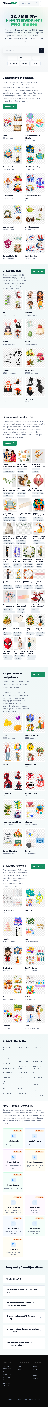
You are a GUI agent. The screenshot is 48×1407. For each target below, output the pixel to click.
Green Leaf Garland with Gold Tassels (9, 490)
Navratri (5, 1088)
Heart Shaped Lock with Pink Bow (37, 490)
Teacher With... (19, 656)
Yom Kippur (7, 135)
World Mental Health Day (12, 822)
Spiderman (7, 793)
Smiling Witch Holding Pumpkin (6, 562)
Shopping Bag (22, 1093)
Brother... (6, 469)
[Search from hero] (41, 50)
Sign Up (21, 1369)
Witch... (6, 564)
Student (36, 63)
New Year (6, 1026)
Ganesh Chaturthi (10, 256)
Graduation (7, 968)
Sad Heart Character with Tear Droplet (18, 630)
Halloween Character (6, 1048)
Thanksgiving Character (37, 1067)
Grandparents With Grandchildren (24, 1083)
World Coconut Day (32, 227)
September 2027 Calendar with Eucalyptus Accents (23, 538)
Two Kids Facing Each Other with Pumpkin (17, 562)
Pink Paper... (39, 588)
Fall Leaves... (22, 469)
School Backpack (9, 520)
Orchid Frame (28, 564)
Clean (10, 3)
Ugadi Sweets (6, 633)
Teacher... (18, 658)
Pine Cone (21, 1077)
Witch (36, 58)
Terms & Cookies (36, 1374)
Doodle (5, 399)
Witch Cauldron (8, 1054)
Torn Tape (22, 517)
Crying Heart (17, 632)
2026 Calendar (8, 910)
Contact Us (37, 1378)
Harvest (25, 63)
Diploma (28, 822)
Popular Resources (7, 1373)
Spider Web (13, 63)
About (35, 1366)
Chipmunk (21, 496)
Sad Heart (17, 635)
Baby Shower (30, 997)
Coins (5, 735)
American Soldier (8, 1068)
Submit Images (23, 1373)
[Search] (36, 3)
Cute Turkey (7, 1093)
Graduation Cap (9, 612)
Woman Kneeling (37, 544)
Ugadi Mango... (8, 493)
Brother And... (38, 517)
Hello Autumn (37, 1052)
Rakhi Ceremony (9, 471)
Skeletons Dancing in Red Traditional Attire (37, 606)
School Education (10, 851)
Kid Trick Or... (16, 565)
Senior (5, 764)
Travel (27, 1026)
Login (20, 1366)
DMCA (35, 1369)
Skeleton (35, 471)
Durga (20, 1088)
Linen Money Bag (8, 544)
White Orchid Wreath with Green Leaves (27, 561)
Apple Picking (30, 764)
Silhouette (29, 399)
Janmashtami (8, 227)
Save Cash (7, 540)
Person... (39, 564)
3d (4, 313)
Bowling (28, 851)
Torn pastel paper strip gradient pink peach (23, 606)
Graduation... (8, 609)
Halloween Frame (8, 1072)
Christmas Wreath (38, 1095)
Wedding (6, 939)
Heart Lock (36, 496)
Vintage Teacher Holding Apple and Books (19, 653)
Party (27, 939)
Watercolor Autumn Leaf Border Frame (28, 582)
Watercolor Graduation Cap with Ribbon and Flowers (8, 607)
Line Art (6, 370)
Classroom (36, 1057)
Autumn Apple (7, 1059)
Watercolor (29, 370)
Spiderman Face (7, 656)
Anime (5, 341)
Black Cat (40, 635)
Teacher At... (30, 656)
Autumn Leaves (26, 589)
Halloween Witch (7, 567)
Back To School (31, 968)
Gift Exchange (38, 520)
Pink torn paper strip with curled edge (38, 583)
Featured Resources (7, 1378)
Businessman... (8, 588)
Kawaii (27, 341)
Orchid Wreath (28, 567)
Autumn (12, 58)
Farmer (39, 567)
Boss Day (36, 1090)
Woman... (37, 540)
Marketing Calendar (6, 1384)
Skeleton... (36, 469)
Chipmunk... (21, 493)
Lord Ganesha (37, 1061)
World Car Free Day (32, 167)
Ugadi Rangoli (29, 633)
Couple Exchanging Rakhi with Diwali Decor (9, 466)
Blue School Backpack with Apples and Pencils (9, 515)
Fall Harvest (6, 1077)
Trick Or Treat (24, 58)
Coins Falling (18, 586)
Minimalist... (7, 585)
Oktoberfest (8, 196)
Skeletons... (35, 612)
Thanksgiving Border (22, 1067)
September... (21, 540)
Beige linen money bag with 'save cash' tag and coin (8, 538)
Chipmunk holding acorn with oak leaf (24, 489)
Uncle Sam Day (31, 256)
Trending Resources (7, 1367)
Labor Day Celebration (7, 1083)
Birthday (28, 910)
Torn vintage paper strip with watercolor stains (25, 515)
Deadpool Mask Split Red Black (6, 653)
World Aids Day (31, 793)
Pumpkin (20, 471)
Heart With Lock (38, 493)
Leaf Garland (8, 496)
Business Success (32, 735)
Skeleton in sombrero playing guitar (38, 466)
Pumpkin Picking (23, 1072)
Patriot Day (6, 1063)
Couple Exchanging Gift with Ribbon (38, 515)
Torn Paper (22, 520)
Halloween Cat (37, 1047)
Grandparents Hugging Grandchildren (37, 1084)
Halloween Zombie (24, 1047)
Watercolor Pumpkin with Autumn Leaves (22, 466)
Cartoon (28, 313)
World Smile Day (9, 167)
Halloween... (40, 632)
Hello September (9, 517)
